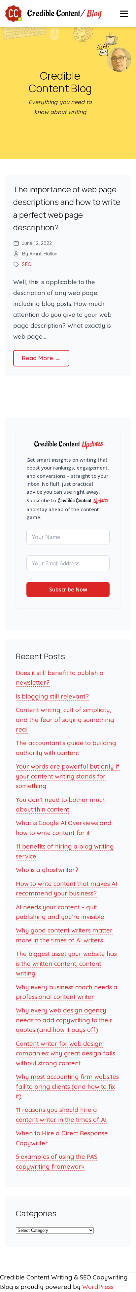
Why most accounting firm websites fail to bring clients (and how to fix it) (67, 1086)
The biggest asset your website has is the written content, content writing (66, 963)
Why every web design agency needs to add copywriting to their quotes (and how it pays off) (64, 1020)
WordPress (98, 1287)
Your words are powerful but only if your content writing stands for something (67, 776)
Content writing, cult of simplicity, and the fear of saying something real (65, 719)
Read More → (41, 358)
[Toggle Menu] (124, 13)
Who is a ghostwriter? (47, 870)
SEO (27, 264)
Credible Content (64, 13)
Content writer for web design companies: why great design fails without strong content (65, 1053)
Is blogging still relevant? (52, 696)
